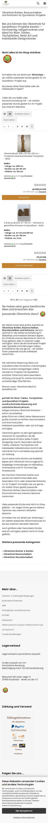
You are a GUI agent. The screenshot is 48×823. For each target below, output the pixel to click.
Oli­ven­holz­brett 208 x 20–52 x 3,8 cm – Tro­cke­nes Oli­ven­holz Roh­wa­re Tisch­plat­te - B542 (23, 156)
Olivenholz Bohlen (11, 327)
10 (27, 126)
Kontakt (5, 615)
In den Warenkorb (24, 265)
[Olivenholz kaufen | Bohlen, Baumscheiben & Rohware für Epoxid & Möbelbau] (5, 3)
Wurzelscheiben (10, 330)
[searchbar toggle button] (38, 3)
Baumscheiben (30, 327)
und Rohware (27, 330)
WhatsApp (37, 74)
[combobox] (22, 114)
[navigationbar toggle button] (44, 3)
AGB (4, 605)
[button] (4, 114)
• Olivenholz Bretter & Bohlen (17, 551)
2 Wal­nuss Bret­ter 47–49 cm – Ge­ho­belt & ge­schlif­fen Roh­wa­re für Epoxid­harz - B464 (24, 224)
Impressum (7, 620)
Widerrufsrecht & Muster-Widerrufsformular (22, 625)
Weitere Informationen (24, 817)
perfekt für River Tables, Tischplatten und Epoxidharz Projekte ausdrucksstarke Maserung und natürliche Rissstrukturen (22, 403)
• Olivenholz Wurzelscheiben (17, 557)
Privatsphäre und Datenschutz (16, 610)
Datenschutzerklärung (11, 805)
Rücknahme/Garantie (12, 600)
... (13, 126)
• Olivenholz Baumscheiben (17, 554)
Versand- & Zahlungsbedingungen (18, 596)
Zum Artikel (24, 197)
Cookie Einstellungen (11, 634)
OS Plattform (8, 629)
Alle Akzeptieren (24, 810)
